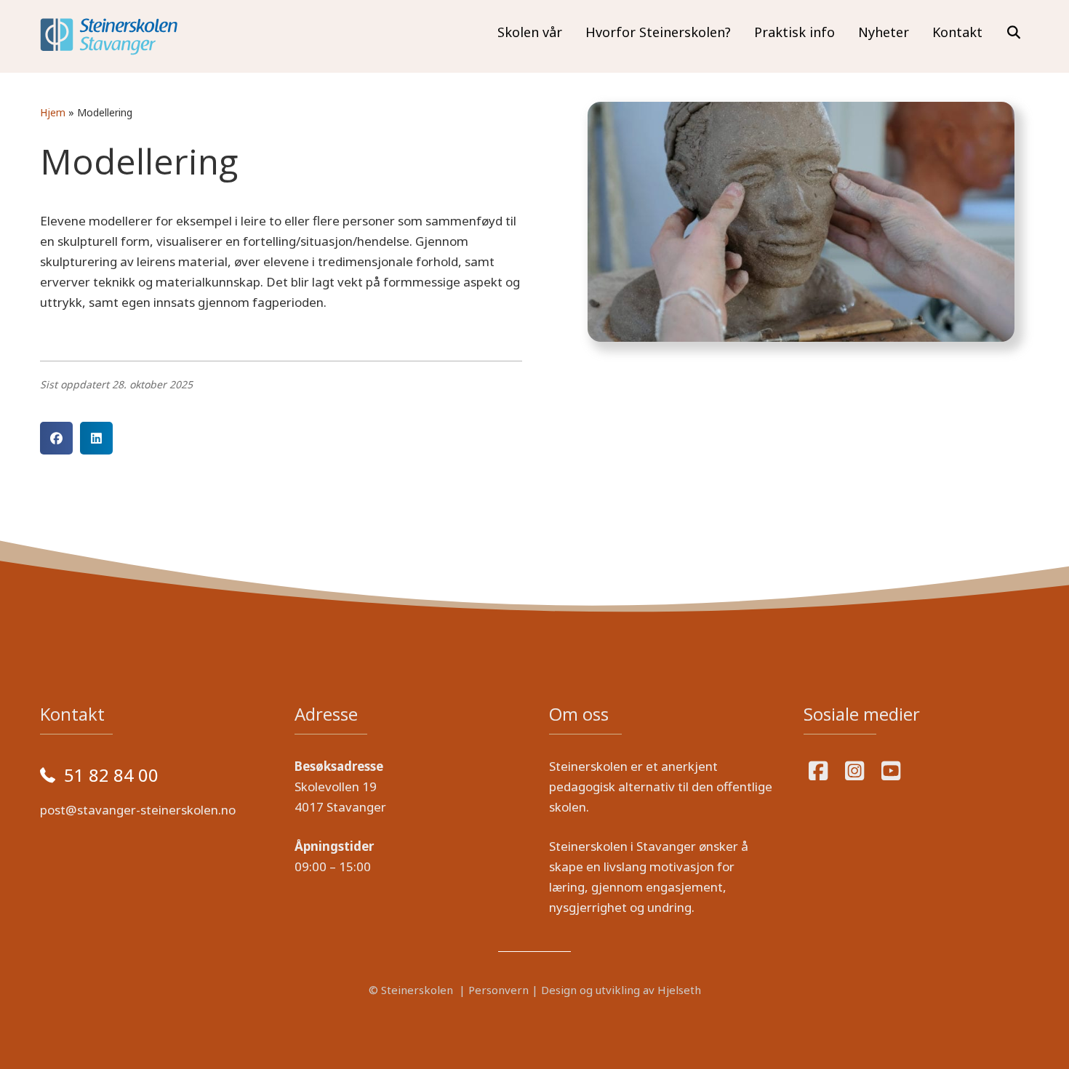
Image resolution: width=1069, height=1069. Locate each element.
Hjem (52, 112)
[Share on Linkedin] (96, 438)
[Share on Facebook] (56, 438)
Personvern (498, 989)
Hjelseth (679, 989)
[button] (1014, 33)
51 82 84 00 (111, 775)
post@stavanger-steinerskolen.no (138, 809)
